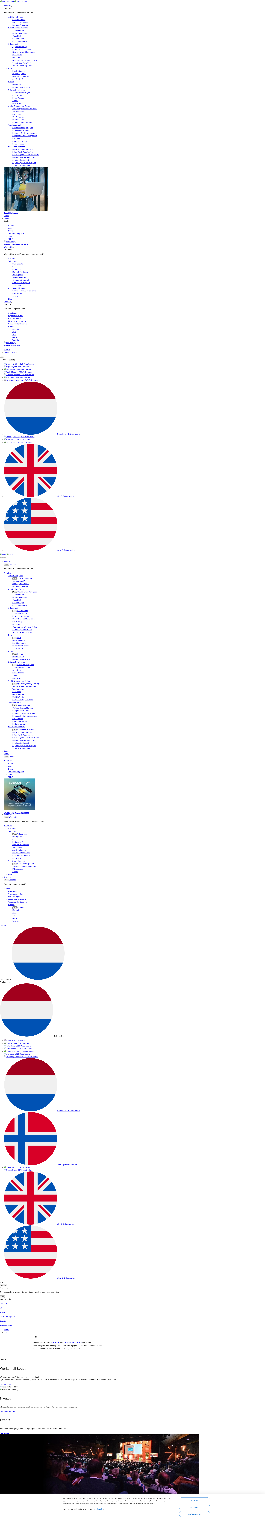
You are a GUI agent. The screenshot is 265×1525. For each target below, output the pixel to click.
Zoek (2, 1296)
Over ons (12, 880)
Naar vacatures (5, 1384)
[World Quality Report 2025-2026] (134, 241)
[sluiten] (3, 557)
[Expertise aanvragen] (134, 342)
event (79, 1342)
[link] (14, 1)
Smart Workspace (11, 213)
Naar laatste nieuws (7, 1411)
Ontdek (11, 756)
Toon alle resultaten (7, 1325)
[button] (11, 6)
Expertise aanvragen (12, 345)
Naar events (4, 1433)
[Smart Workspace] (134, 189)
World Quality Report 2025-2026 (16, 244)
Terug (6, 564)
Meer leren (8, 573)
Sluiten (12, 359)
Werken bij (13, 817)
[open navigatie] (5, 557)
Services (12, 564)
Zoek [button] (2, 357)
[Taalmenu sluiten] (9, 982)
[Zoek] (1, 557)
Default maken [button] (28, 364)
